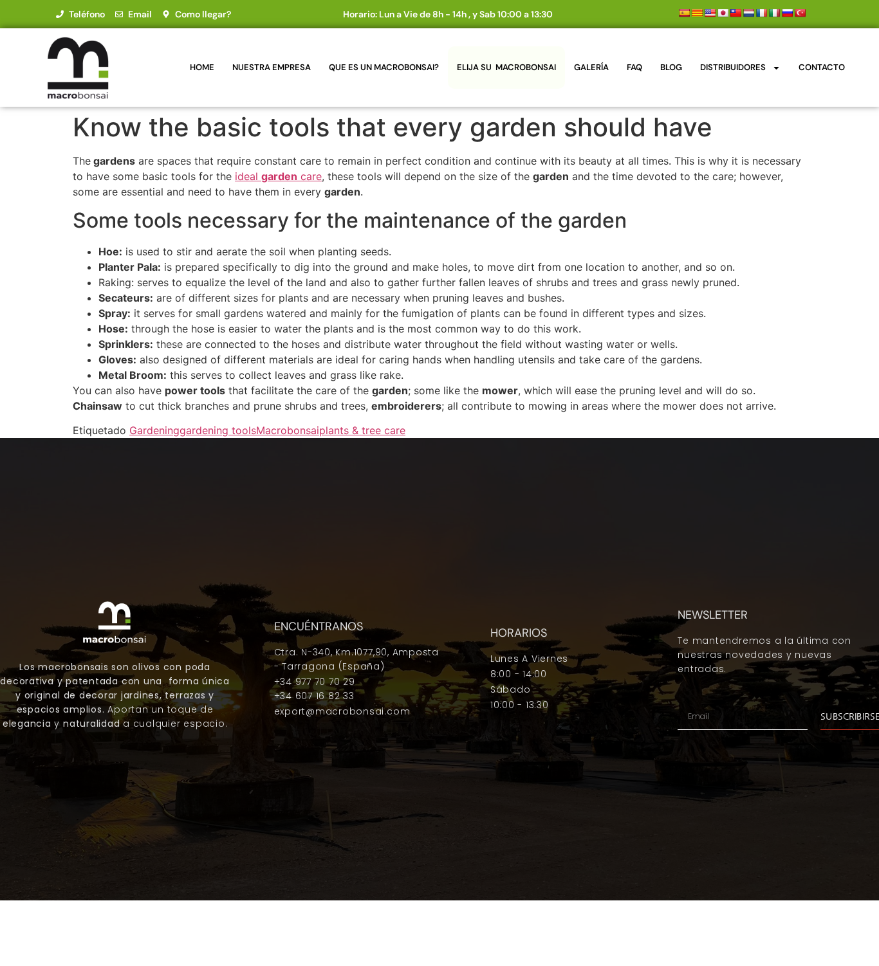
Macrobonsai (287, 430)
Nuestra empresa (271, 67)
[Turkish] (800, 13)
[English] (710, 13)
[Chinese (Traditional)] (735, 13)
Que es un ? (384, 67)
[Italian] (774, 13)
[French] (761, 13)
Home (202, 67)
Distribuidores (733, 67)
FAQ (634, 67)
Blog (671, 67)
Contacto (822, 67)
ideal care (278, 176)
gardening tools (218, 430)
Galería (591, 67)
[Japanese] (722, 13)
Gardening (154, 430)
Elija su (506, 67)
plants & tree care (362, 430)
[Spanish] (684, 13)
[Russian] (787, 13)
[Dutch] (748, 13)
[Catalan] (697, 13)
